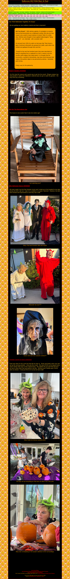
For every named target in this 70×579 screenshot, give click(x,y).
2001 (28, 15)
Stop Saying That (34, 9)
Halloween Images (22, 13)
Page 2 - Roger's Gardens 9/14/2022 (34, 17)
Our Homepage (25, 571)
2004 (34, 15)
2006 (40, 15)
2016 (19, 16)
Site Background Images (52, 5)
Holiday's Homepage (25, 5)
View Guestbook (39, 572)
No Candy (22, 12)
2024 (43, 16)
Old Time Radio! (55, 9)
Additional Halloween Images (33, 13)
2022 (37, 16)
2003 (31, 15)
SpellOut (27, 12)
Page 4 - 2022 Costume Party (15, 19)
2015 (16, 16)
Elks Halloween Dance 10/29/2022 (19, 186)
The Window (11, 10)
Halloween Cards (24, 7)
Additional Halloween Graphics (15, 9)
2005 (37, 15)
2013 (10, 16)
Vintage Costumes (34, 6)
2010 (52, 15)
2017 (22, 16)
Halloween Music (17, 6)
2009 (49, 15)
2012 (59, 15)
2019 (28, 16)
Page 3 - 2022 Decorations (48, 17)
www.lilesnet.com (32, 576)
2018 (25, 16)
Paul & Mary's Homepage (14, 5)
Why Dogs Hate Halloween (46, 13)
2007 (43, 15)
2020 (31, 16)
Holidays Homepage (33, 571)
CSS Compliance (41, 573)
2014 (13, 16)
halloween (39, 576)
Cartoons (11, 12)
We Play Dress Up (25, 6)
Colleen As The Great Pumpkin (47, 12)
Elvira (30, 7)
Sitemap (10, 6)
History (10, 7)
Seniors (41, 6)
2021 (34, 16)
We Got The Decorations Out (18, 109)
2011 (56, 15)
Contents (44, 5)
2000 (25, 15)
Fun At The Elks (26, 9)
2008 (46, 15)
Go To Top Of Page (35, 570)
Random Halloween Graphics (48, 7)
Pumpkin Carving (16, 7)
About (40, 5)
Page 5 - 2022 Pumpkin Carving (29, 19)
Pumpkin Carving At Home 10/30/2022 (21, 359)
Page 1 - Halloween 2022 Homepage (17, 17)
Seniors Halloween (13, 13)
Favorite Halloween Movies (45, 9)
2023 (40, 16)
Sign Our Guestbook (31, 572)
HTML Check (48, 573)
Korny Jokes (16, 12)
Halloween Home (34, 5)
